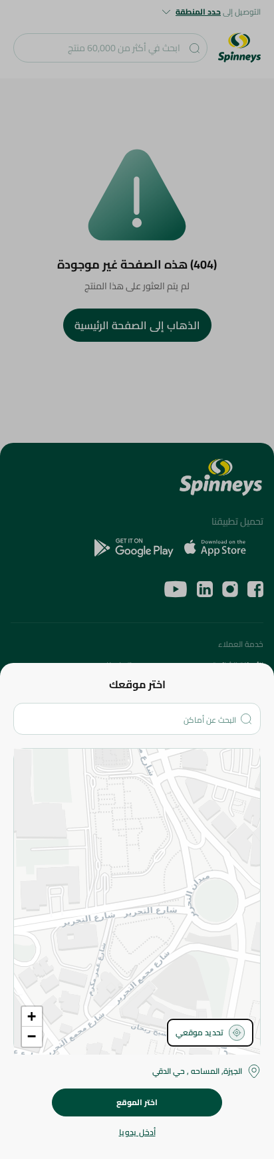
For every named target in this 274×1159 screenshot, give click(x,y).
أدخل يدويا (137, 1132)
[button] (32, 1017)
